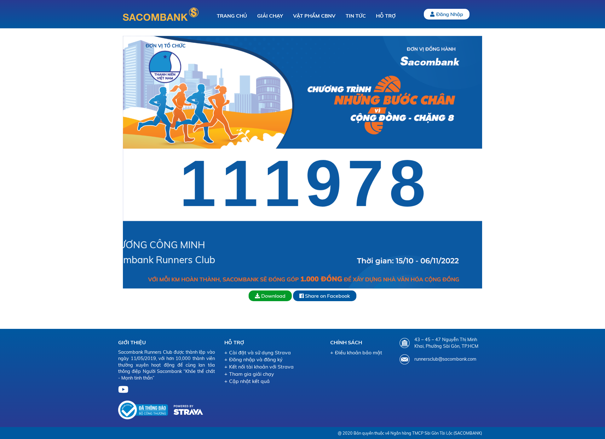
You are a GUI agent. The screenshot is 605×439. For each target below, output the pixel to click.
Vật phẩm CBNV (314, 16)
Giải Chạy (270, 16)
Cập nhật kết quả (249, 381)
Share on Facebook (327, 296)
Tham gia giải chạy (251, 374)
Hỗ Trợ (386, 16)
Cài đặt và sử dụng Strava (260, 352)
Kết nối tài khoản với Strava (261, 366)
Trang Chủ (232, 16)
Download (272, 296)
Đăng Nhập (449, 14)
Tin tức (356, 16)
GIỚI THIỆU (132, 342)
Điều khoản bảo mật (358, 352)
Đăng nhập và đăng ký (256, 359)
